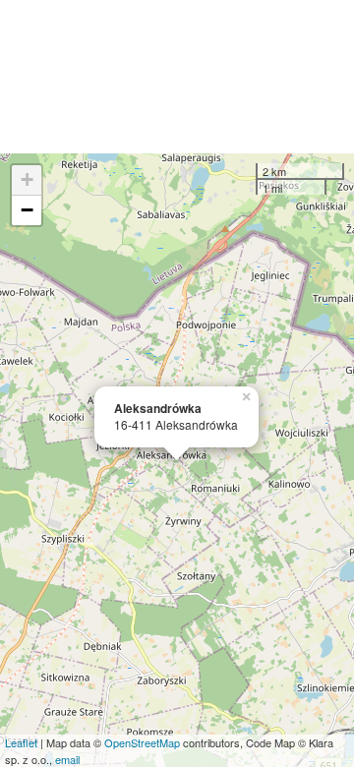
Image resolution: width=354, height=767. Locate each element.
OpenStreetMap (142, 742)
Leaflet (21, 742)
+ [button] (27, 179)
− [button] (27, 210)
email (67, 759)
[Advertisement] (177, 76)
